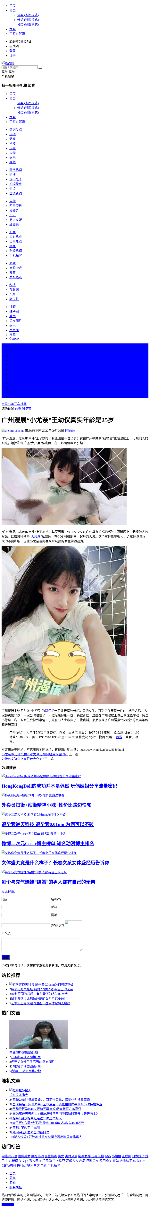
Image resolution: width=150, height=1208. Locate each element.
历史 (12, 215)
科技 (12, 143)
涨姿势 (14, 210)
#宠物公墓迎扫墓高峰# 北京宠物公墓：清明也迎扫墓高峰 (50, 1099)
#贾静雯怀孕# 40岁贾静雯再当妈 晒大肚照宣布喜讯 (46, 1109)
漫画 (12, 334)
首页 (12, 5)
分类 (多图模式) (28, 15)
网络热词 (15, 170)
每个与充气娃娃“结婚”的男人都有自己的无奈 (48, 882)
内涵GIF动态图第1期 (23, 1052)
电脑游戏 (15, 268)
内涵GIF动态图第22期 (26, 1071)
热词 (12, 134)
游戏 (12, 139)
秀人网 (33, 1161)
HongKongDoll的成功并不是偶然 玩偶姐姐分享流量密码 (59, 786)
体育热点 (139, 1161)
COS (12, 396)
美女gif (23, 1161)
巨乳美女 (92, 1161)
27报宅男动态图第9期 (26, 1057)
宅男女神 (84, 1156)
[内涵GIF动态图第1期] (78, 1035)
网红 (48, 710)
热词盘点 (15, 129)
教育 (12, 272)
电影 (43, 1165)
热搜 (12, 174)
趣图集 (14, 224)
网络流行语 (9, 1156)
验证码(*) (57, 925)
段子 (12, 374)
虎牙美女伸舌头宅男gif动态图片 (33, 1061)
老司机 (14, 299)
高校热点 (15, 277)
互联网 (14, 289)
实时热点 (15, 236)
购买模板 (15, 1187)
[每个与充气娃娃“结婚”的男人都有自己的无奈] (75, 872)
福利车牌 (33, 1165)
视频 (12, 162)
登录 (12, 50)
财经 (12, 246)
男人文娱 (15, 219)
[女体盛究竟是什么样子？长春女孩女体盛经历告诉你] (75, 852)
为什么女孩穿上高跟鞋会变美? (23, 759)
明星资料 (15, 205)
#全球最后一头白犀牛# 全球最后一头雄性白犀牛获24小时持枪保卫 (56, 1104)
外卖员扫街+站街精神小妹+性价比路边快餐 (46, 805)
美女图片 (15, 320)
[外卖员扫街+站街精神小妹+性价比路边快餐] (75, 795)
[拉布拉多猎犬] (78, 1090)
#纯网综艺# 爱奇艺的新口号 (30, 1132)
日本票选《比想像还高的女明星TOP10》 (39, 998)
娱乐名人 (72, 1161)
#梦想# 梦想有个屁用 (25, 1127)
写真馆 (14, 330)
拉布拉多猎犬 (18, 1095)
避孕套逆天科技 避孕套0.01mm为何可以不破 (48, 824)
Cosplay (14, 338)
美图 (12, 316)
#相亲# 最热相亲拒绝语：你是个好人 (36, 1118)
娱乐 (12, 157)
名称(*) (56, 899)
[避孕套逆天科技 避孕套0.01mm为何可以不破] (75, 814)
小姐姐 (116, 1156)
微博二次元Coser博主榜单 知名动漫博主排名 (48, 843)
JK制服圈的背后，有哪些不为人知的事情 (39, 994)
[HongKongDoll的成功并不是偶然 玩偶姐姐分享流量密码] (75, 776)
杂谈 (108, 1156)
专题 (12, 29)
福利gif (21, 1165)
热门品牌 (45, 1161)
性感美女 (24, 1156)
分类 (12, 10)
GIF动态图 (9, 1165)
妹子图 (14, 311)
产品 (82, 1161)
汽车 (12, 294)
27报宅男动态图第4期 (26, 1066)
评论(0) (70, 430)
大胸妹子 (126, 1161)
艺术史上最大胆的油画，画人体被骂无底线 (40, 1003)
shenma (19, 430)
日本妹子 (138, 1156)
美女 (12, 383)
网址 (54, 915)
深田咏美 (105, 1161)
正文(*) (6, 933)
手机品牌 (15, 255)
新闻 (12, 232)
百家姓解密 (17, 33)
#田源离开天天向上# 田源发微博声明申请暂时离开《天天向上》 (55, 1113)
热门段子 (15, 179)
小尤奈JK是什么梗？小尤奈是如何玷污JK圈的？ (35, 754)
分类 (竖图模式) (28, 19)
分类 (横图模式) (28, 24)
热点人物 (97, 1156)
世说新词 (15, 193)
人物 (12, 153)
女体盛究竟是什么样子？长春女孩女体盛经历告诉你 (55, 862)
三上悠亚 (59, 1161)
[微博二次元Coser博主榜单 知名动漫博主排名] (75, 833)
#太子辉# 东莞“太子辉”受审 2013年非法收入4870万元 (47, 1123)
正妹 (116, 1161)
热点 (12, 148)
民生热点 (15, 241)
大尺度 (35, 536)
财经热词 (15, 250)
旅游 (119, 737)
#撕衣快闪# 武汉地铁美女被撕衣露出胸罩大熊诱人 (47, 1137)
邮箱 (54, 907)
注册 (12, 55)
